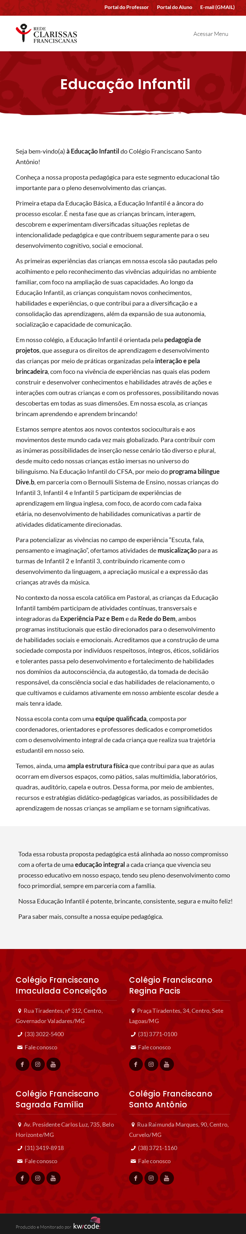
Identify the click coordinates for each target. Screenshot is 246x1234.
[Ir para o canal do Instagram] (38, 1064)
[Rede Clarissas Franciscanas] (46, 31)
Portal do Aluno (174, 7)
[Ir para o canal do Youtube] (53, 1064)
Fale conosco (40, 1047)
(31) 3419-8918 (44, 1147)
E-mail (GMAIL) (217, 7)
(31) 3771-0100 (157, 1033)
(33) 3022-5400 (44, 1033)
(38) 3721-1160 (157, 1147)
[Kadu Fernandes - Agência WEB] (85, 1227)
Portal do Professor (126, 7)
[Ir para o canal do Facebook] (22, 1064)
